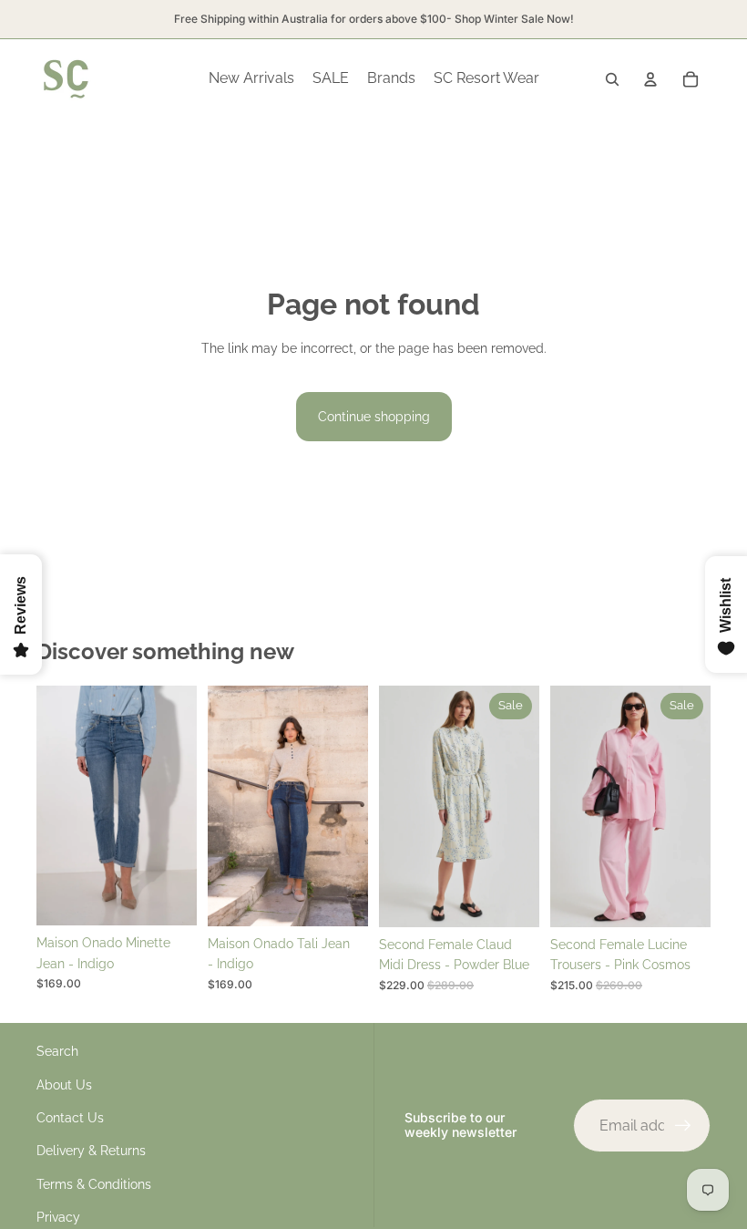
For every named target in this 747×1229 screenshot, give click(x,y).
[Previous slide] (50, 806)
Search (57, 1051)
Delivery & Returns (91, 1150)
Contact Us (70, 1117)
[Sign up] (683, 1126)
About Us (64, 1085)
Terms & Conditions (93, 1184)
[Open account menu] (650, 79)
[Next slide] (183, 806)
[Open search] (612, 79)
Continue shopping (374, 416)
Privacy (58, 1217)
